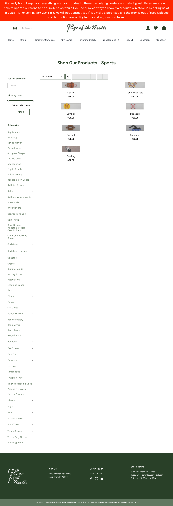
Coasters (12, 258)
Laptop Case (14, 159)
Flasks (10, 302)
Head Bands (13, 330)
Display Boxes (14, 274)
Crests (11, 264)
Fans (9, 290)
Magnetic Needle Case (19, 384)
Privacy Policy (80, 502)
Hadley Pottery (15, 320)
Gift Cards (12, 308)
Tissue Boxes (14, 431)
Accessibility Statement (98, 502)
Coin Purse (13, 220)
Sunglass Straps (16, 153)
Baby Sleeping (15, 175)
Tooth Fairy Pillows (17, 437)
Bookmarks (13, 203)
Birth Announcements (19, 197)
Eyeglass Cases (15, 285)
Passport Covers (16, 389)
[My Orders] (156, 28)
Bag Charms (14, 132)
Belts (10, 191)
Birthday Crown (15, 185)
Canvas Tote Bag (16, 214)
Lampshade (13, 372)
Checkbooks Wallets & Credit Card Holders (16, 228)
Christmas (13, 244)
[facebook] (9, 28)
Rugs (10, 406)
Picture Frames (15, 394)
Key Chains (13, 348)
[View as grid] (99, 76)
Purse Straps (14, 148)
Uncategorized (15, 443)
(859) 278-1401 (96, 474)
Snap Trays (13, 424)
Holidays (12, 342)
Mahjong (12, 138)
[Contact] (102, 478)
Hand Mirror (13, 325)
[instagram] (15, 28)
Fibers (10, 296)
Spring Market (14, 143)
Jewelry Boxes (15, 314)
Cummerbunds (15, 269)
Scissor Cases (15, 418)
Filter (20, 112)
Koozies (11, 366)
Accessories (14, 164)
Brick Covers (14, 208)
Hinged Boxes (14, 335)
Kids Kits (11, 354)
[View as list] (105, 76)
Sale (9, 412)
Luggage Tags (15, 378)
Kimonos (12, 360)
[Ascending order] (68, 76)
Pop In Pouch (14, 169)
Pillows (11, 400)
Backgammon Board (18, 180)
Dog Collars (13, 280)
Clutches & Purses (17, 251)
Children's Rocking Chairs (17, 237)
